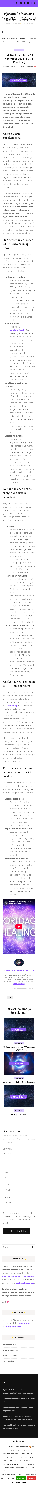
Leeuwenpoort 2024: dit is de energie (19, 1081)
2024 (10, 997)
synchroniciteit (17, 330)
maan (4, 1276)
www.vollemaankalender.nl (22, 989)
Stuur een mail (19, 984)
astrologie (29, 1276)
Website (6, 1197)
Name (6, 1173)
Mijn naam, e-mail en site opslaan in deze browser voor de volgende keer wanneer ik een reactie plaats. (19, 1218)
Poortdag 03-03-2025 (19, 1114)
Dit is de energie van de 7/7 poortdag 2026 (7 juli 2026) (19, 1048)
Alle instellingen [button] (19, 1482)
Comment (7, 1149)
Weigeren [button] (31, 1478)
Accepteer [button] (20, 1478)
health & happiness (25, 1283)
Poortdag (19, 50)
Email (6, 1185)
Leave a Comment (26, 66)
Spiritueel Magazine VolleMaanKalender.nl (19, 16)
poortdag (12, 705)
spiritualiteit (14, 1276)
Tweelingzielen (9, 1361)
